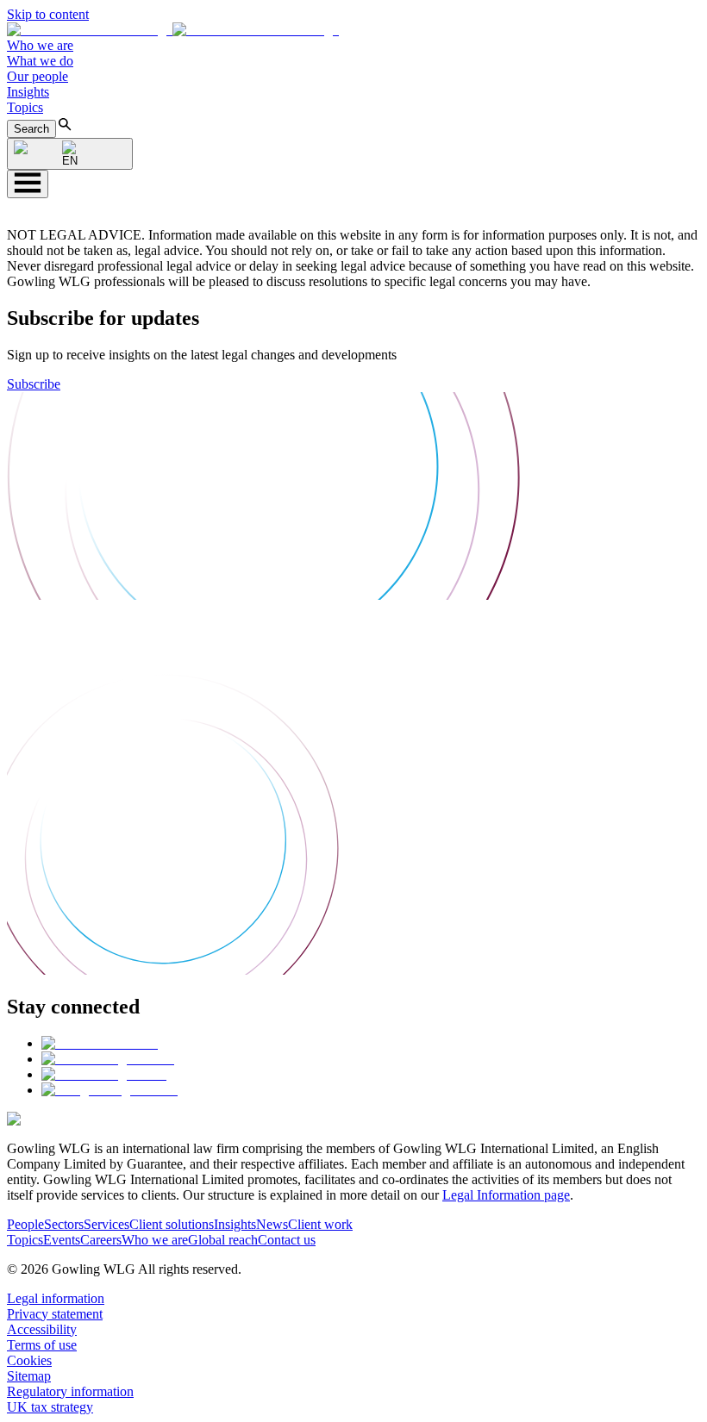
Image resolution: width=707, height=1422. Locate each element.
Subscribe (33, 384)
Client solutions (171, 1224)
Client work (320, 1224)
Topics (25, 107)
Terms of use (42, 1345)
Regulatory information (70, 1391)
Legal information (55, 1298)
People (25, 1224)
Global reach (223, 1239)
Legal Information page (506, 1195)
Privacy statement (55, 1314)
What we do (40, 60)
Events (61, 1239)
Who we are (40, 45)
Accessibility (42, 1329)
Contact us (287, 1239)
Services (106, 1224)
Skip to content (48, 14)
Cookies (29, 1360)
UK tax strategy (50, 1407)
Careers (101, 1239)
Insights (28, 91)
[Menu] (27, 184)
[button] (173, 29)
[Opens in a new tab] (99, 1043)
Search (31, 128)
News (272, 1224)
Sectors (64, 1224)
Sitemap (29, 1376)
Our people (37, 76)
